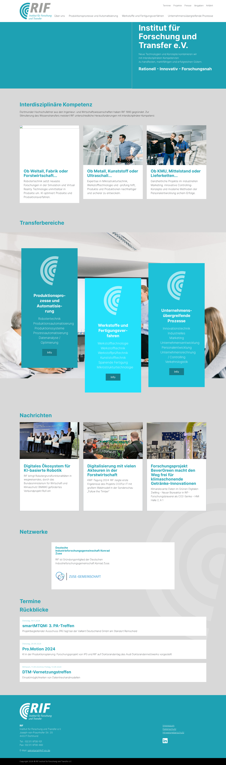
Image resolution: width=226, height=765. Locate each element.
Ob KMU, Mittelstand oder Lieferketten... (176, 173)
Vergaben (198, 5)
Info (49, 352)
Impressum (168, 725)
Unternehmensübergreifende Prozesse (190, 15)
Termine (167, 5)
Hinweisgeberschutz (173, 732)
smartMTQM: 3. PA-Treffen (48, 625)
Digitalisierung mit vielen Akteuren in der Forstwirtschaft (111, 470)
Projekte (177, 5)
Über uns (59, 15)
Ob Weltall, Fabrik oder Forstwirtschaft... (46, 173)
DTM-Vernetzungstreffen (46, 672)
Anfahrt (209, 5)
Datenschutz (169, 729)
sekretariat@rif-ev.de (39, 750)
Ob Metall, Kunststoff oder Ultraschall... (112, 173)
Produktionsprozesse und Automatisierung (93, 15)
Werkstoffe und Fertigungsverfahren (143, 15)
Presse (187, 5)
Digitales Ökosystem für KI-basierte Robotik (47, 468)
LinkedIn (165, 740)
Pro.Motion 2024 (38, 649)
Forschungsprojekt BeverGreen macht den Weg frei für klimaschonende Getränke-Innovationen (173, 475)
